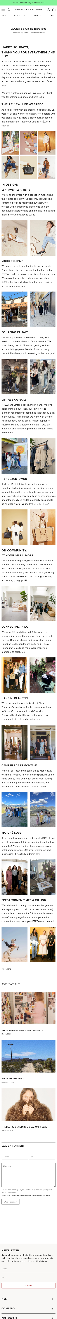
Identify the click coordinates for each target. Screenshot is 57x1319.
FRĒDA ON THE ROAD (13, 1078)
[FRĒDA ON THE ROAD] (28, 1056)
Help (5, 1299)
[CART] (54, 9)
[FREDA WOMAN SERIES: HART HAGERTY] (28, 1008)
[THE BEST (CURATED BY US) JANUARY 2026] (28, 1104)
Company (8, 1308)
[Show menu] (3, 9)
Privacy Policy (43, 1190)
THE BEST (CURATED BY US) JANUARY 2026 (24, 1126)
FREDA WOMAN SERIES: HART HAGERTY (22, 1030)
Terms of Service (7, 1192)
